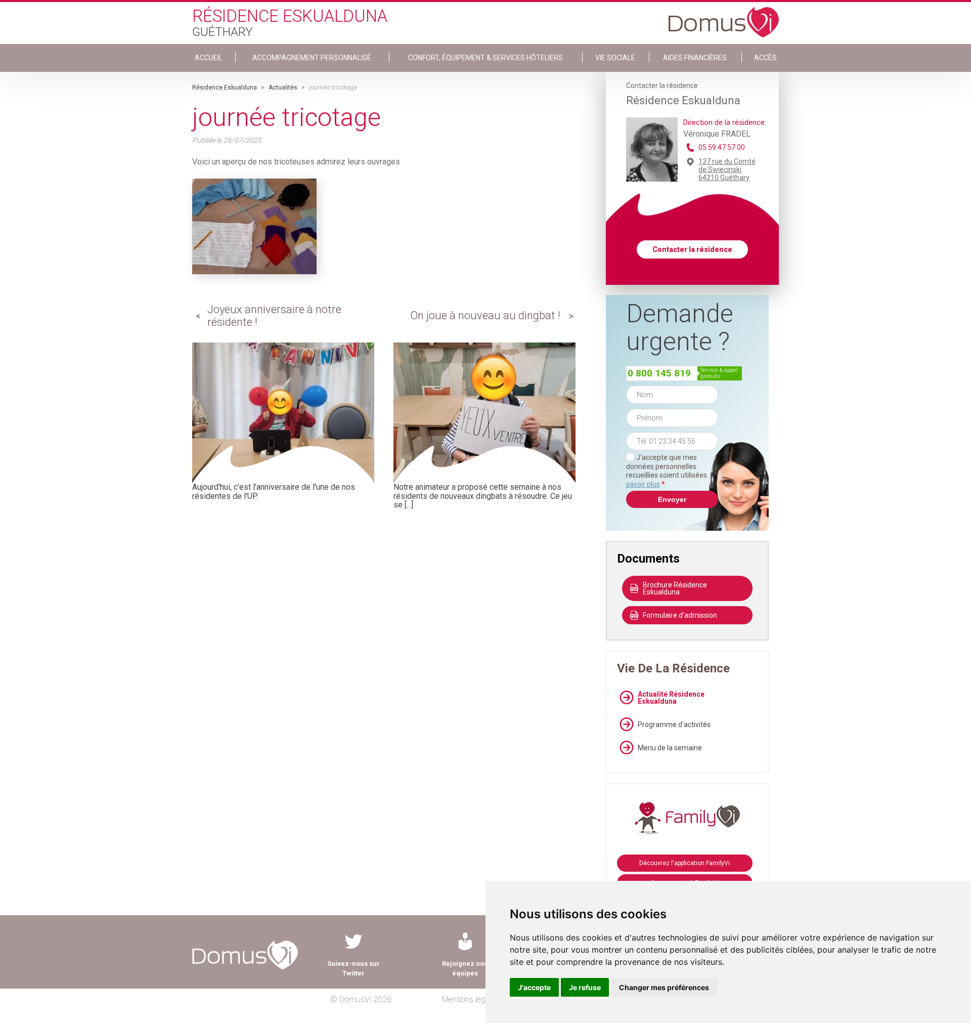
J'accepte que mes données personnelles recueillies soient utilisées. (672, 470)
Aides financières (695, 58)
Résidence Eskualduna (224, 87)
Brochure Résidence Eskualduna (675, 588)
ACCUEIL (209, 58)
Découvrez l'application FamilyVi (684, 863)
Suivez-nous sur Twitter (353, 968)
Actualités (283, 87)
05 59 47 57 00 (721, 147)
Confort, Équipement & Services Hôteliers (485, 58)
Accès (765, 58)
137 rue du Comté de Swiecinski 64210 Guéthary (727, 169)
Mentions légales (470, 999)
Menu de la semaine (670, 748)
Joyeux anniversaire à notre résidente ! (274, 315)
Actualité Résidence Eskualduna (671, 697)
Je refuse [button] (585, 987)
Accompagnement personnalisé (311, 58)
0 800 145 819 (659, 373)
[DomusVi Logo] (724, 17)
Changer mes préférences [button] (664, 987)
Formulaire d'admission (680, 615)
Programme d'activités (674, 724)
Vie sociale (615, 58)
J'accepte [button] (534, 987)
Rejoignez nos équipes (465, 968)
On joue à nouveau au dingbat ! (485, 315)
